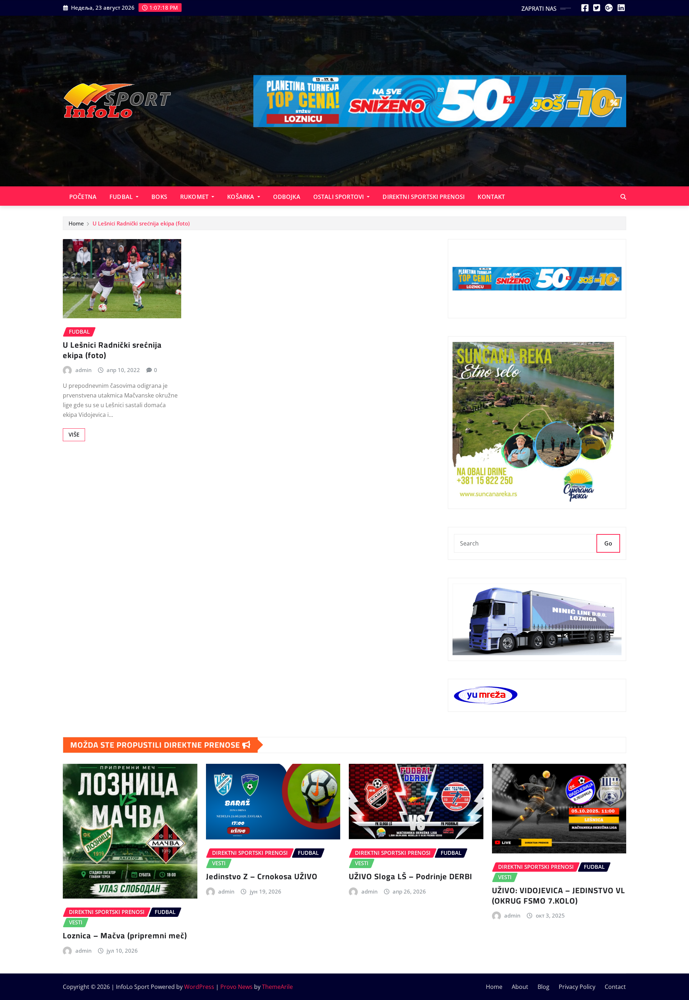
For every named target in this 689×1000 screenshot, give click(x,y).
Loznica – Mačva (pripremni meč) (125, 935)
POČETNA (83, 197)
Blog (543, 987)
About (520, 987)
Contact (615, 987)
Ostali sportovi (339, 197)
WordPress (199, 987)
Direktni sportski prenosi (424, 197)
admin (83, 369)
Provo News (236, 987)
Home (76, 223)
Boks (159, 197)
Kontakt (491, 197)
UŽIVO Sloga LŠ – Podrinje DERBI (410, 876)
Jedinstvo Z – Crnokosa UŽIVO (262, 876)
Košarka (241, 197)
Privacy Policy (577, 987)
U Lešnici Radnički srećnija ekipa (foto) (141, 223)
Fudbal (121, 197)
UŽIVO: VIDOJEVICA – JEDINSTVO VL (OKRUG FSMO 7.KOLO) (558, 895)
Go (608, 543)
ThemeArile (277, 987)
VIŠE (74, 434)
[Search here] (623, 197)
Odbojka (286, 197)
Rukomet (195, 197)
